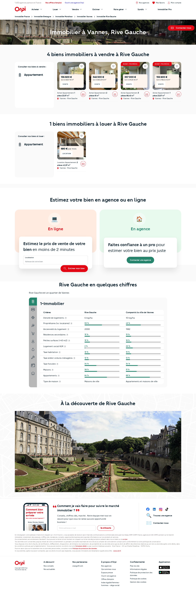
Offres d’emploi (107, 579)
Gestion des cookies (138, 582)
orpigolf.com (77, 566)
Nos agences (106, 566)
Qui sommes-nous (108, 569)
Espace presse (107, 572)
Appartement (33, 75)
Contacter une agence (140, 260)
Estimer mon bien (76, 268)
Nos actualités (49, 569)
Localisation (29, 257)
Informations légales (138, 569)
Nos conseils (49, 566)
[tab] (33, 302)
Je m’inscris (105, 528)
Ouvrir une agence (108, 576)
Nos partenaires (79, 562)
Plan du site (134, 566)
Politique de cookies (138, 579)
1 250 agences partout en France (28, 3)
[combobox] (25, 261)
